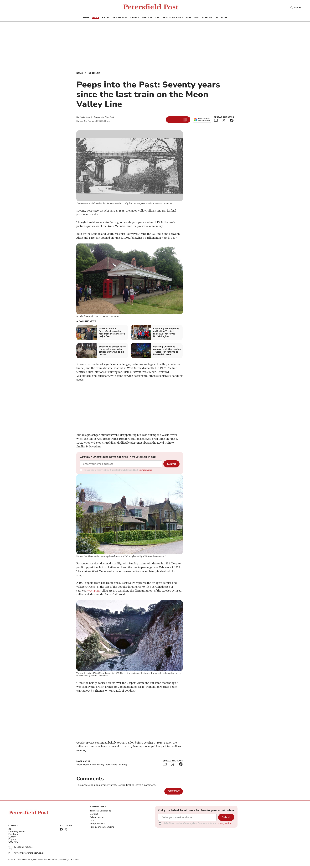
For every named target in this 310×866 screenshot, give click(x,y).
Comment (174, 791)
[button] (12, 7)
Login (297, 8)
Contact (94, 813)
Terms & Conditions (100, 810)
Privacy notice (145, 470)
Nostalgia (94, 73)
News (79, 73)
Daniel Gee (85, 117)
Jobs (92, 820)
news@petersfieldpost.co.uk (29, 852)
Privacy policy (97, 817)
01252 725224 (25, 847)
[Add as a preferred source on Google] (202, 119)
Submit (171, 464)
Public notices (97, 823)
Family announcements (102, 826)
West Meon (94, 590)
